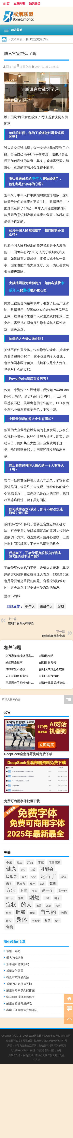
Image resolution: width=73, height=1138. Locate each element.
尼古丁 (48, 875)
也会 (19, 862)
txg (14, 66)
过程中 (36, 920)
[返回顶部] (68, 1018)
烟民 (21, 898)
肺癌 (8, 912)
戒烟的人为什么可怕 (19, 984)
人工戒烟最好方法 (16, 676)
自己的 (48, 911)
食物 (9, 926)
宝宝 (33, 876)
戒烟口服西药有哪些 (21, 623)
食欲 (57, 920)
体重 (41, 862)
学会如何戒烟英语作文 (20, 997)
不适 (9, 862)
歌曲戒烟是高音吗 (53, 636)
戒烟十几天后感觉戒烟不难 (55, 682)
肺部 (20, 911)
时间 (24, 890)
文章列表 (19, 3)
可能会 (47, 868)
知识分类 (34, 3)
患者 (9, 883)
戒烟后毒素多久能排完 (20, 990)
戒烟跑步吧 (46, 655)
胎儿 (32, 913)
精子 (58, 905)
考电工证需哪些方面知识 (22, 1010)
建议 (63, 877)
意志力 (21, 883)
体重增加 (54, 862)
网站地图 (27, 1040)
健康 (11, 868)
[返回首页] (68, 998)
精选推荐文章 (13, 1040)
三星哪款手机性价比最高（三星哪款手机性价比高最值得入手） (21, 682)
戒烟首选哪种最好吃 (19, 1003)
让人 (8, 920)
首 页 (6, 3)
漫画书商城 (12, 596)
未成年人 (46, 606)
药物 (64, 912)
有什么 (9, 898)
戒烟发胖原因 (14, 970)
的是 (38, 905)
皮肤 (48, 905)
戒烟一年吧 (13, 951)
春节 (34, 890)
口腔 (32, 869)
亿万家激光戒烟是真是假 (21, 655)
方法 (11, 889)
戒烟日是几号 (47, 662)
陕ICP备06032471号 (55, 1040)
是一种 (62, 890)
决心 (23, 869)
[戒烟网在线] (36, 16)
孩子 (24, 876)
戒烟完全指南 (14, 662)
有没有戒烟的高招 (17, 977)
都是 (47, 920)
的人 (26, 904)
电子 (57, 898)
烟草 (47, 898)
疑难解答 (39, 1040)
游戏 (26, 290)
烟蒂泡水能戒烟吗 (17, 964)
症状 (11, 904)
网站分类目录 (63, 1035)
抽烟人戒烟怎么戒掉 (52, 669)
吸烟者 (11, 876)
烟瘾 (34, 897)
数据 (52, 883)
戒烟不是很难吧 (49, 676)
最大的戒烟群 (14, 957)
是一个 (47, 890)
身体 (22, 919)
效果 (42, 883)
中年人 (37, 178)
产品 (30, 862)
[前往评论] (68, 1008)
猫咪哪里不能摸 (15, 669)
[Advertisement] (36, 1101)
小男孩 (36, 1059)
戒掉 (32, 883)
